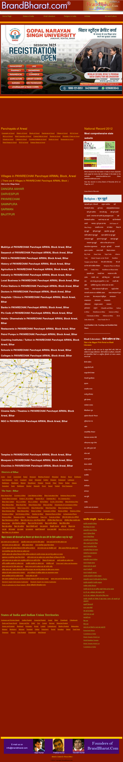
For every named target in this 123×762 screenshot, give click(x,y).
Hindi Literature (49, 16)
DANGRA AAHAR (12, 189)
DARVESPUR (10, 194)
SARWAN (7, 209)
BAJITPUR (8, 214)
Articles (87, 16)
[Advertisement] (57, 111)
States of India (28, 16)
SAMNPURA (9, 204)
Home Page (6, 16)
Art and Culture (111, 16)
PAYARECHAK (10, 199)
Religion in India (70, 16)
